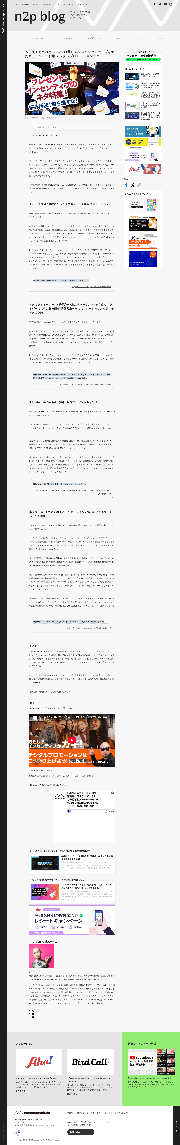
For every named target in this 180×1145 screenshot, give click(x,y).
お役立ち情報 (68, 4)
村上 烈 (32, 972)
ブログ (56, 4)
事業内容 (25, 4)
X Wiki (119, 38)
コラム (140, 38)
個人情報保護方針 (122, 1113)
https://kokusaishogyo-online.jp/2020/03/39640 (89, 628)
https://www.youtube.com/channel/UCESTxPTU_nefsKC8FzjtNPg (61, 775)
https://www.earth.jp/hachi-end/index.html (91, 286)
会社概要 (46, 4)
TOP (16, 4)
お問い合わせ (82, 4)
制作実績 (36, 4)
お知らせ (159, 38)
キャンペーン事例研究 (64, 38)
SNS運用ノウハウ (94, 38)
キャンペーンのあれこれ (34, 38)
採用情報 (108, 1113)
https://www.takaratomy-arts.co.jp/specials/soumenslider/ (84, 384)
